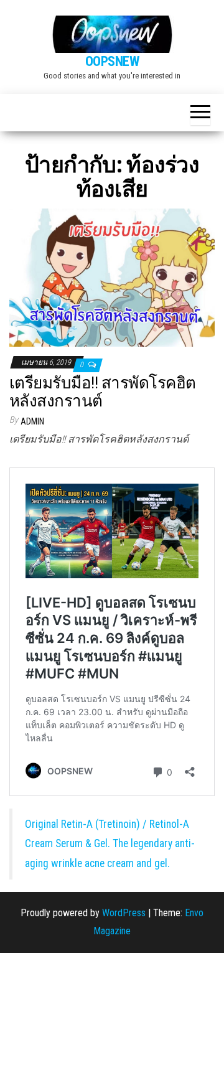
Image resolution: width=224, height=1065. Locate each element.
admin (32, 421)
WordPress (124, 913)
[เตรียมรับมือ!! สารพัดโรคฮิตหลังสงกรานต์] (112, 277)
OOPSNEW (112, 61)
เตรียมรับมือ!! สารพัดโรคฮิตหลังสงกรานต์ (102, 391)
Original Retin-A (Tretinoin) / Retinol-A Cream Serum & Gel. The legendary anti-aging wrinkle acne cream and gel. (110, 844)
